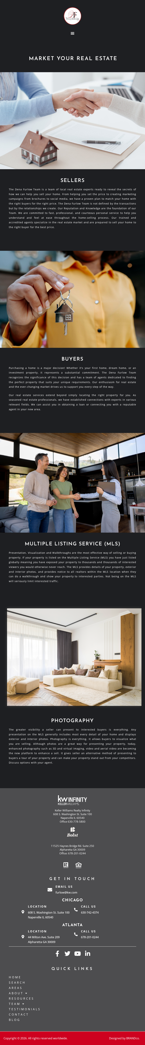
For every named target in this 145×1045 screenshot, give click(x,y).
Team (15, 1004)
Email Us (64, 887)
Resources (21, 998)
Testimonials (25, 1009)
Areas (16, 988)
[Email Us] (50, 890)
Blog (15, 1020)
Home (15, 977)
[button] (73, 33)
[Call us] (75, 909)
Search (17, 983)
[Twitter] (67, 953)
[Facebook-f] (57, 953)
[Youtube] (77, 953)
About (16, 993)
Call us (88, 906)
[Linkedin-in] (88, 953)
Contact (19, 1014)
